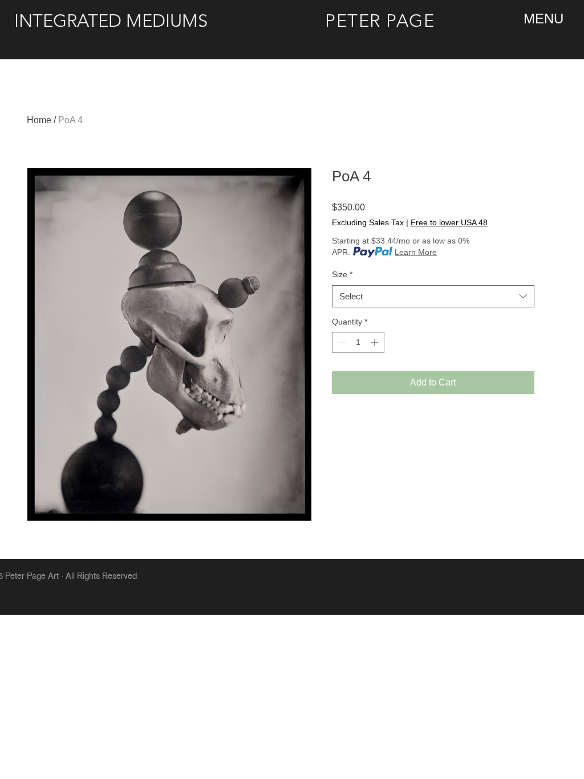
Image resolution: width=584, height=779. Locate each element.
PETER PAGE (380, 20)
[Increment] (375, 342)
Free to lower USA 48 (449, 222)
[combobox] (433, 296)
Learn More (416, 252)
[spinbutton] (358, 342)
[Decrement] (341, 342)
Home (39, 120)
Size (342, 274)
